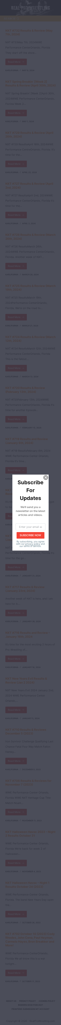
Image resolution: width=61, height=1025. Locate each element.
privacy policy (32, 543)
